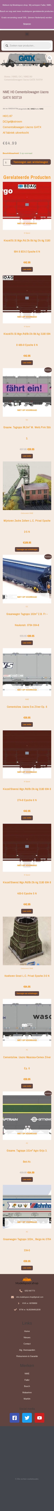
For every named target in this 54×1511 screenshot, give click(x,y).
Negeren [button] (27, 24)
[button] (27, 34)
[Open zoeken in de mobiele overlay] (27, 45)
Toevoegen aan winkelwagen (30, 162)
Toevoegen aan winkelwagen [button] (27, 549)
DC (20, 76)
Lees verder (27, 269)
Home (7, 76)
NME (14, 76)
